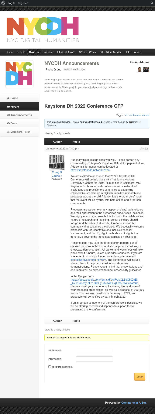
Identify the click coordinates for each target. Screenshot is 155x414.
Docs (13, 123)
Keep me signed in (62, 367)
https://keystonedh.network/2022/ (90, 170)
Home (14, 98)
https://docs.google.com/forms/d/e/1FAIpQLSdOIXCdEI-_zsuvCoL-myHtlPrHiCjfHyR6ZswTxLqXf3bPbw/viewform (105, 281)
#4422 (144, 148)
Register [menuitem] (23, 3)
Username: (55, 350)
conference (135, 115)
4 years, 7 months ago (113, 121)
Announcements (21, 115)
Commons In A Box (133, 402)
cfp (126, 115)
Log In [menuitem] (11, 3)
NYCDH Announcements (71, 63)
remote (145, 115)
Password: (55, 359)
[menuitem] (3, 3)
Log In (140, 377)
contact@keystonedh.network (88, 260)
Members (20, 132)
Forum (14, 106)
